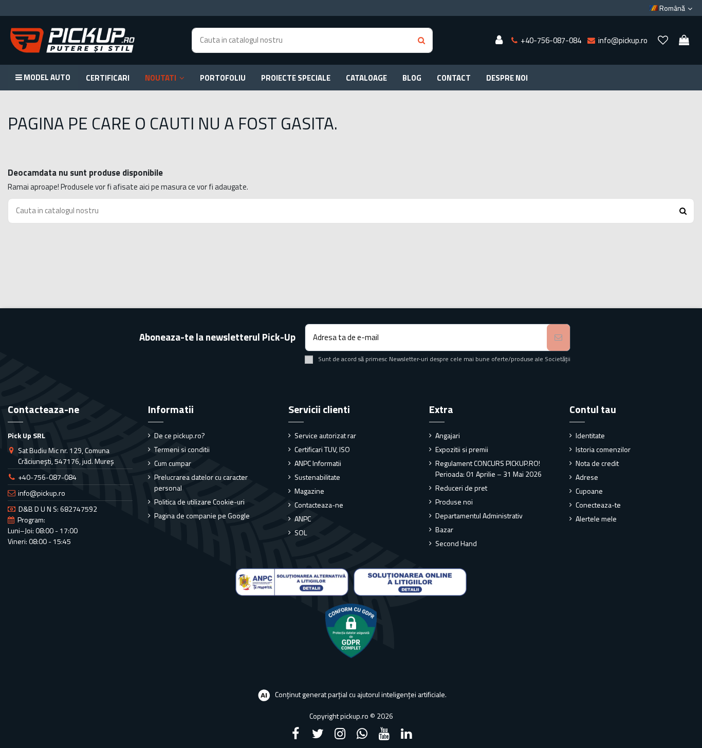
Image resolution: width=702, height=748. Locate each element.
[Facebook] (295, 733)
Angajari (447, 435)
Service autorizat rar (325, 435)
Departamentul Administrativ (479, 515)
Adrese (587, 477)
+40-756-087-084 (47, 477)
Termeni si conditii (182, 449)
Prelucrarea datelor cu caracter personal (201, 482)
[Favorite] (663, 40)
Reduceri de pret (461, 487)
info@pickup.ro (41, 493)
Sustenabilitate (317, 477)
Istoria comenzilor (603, 449)
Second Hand (456, 543)
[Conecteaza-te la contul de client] (499, 40)
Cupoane (589, 490)
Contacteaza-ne (318, 504)
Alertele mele (596, 518)
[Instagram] (339, 733)
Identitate (590, 435)
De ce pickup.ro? (179, 435)
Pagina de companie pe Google (202, 515)
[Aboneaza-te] (558, 337)
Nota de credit (597, 463)
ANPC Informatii (317, 463)
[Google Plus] (362, 733)
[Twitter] (317, 733)
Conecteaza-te (598, 504)
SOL (300, 532)
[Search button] (421, 40)
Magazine (309, 490)
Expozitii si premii (461, 449)
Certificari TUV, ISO (322, 449)
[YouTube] (384, 733)
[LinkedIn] (406, 733)
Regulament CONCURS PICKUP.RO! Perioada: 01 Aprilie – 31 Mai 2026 (488, 468)
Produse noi (454, 501)
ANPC (302, 518)
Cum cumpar (172, 463)
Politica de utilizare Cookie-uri (199, 501)
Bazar (444, 529)
